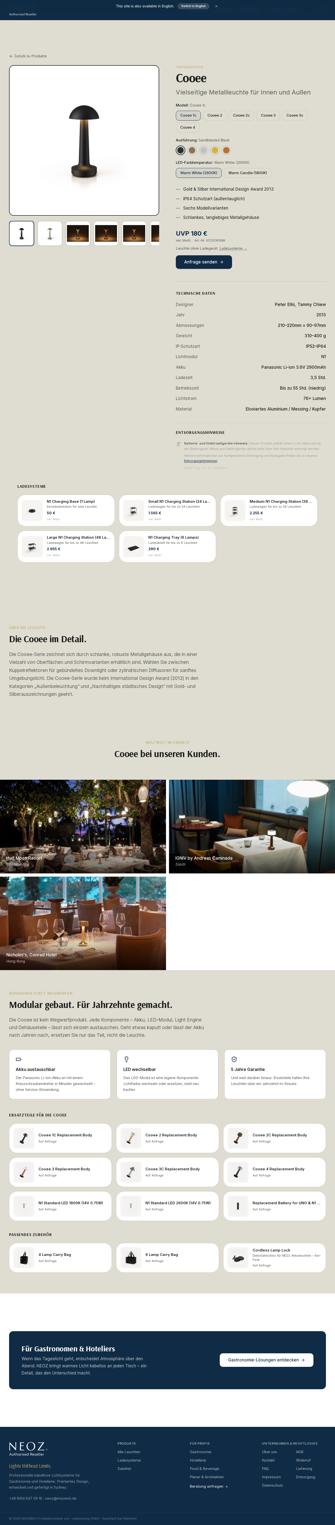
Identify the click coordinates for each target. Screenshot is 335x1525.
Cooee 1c (188, 115)
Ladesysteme (129, 1460)
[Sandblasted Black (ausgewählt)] (180, 150)
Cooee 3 (268, 115)
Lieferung (304, 1468)
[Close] (216, 6)
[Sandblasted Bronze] (192, 150)
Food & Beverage (204, 1468)
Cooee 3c (294, 115)
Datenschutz (272, 1485)
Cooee (12, 787)
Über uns (269, 1452)
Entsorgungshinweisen (200, 461)
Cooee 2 (214, 115)
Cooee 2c (241, 115)
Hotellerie (198, 1460)
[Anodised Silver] (203, 150)
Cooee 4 (187, 127)
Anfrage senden (200, 261)
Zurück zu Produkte (30, 56)
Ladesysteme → (233, 248)
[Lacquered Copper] (226, 150)
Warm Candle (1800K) (247, 173)
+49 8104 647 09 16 (25, 1498)
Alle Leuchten (128, 1452)
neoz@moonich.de (61, 1498)
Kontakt (268, 1460)
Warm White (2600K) (198, 173)
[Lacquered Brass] (214, 150)
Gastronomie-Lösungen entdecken (263, 1359)
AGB (299, 1452)
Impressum (271, 1477)
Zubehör (124, 1468)
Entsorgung (305, 1477)
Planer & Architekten (207, 1477)
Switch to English (193, 6)
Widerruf (303, 1460)
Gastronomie (200, 1452)
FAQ (265, 1468)
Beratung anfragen (206, 1486)
